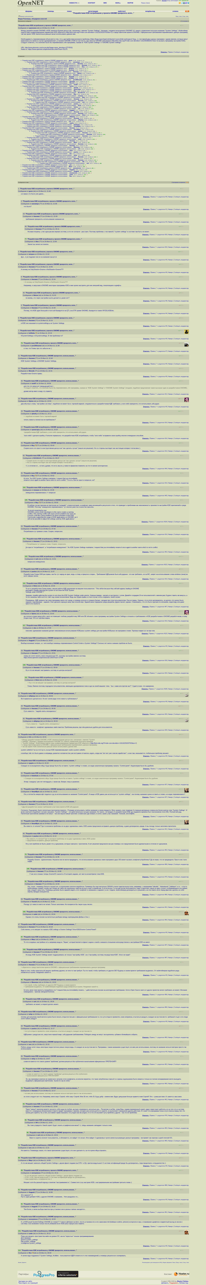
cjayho (71, 123)
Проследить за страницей (28, 1283)
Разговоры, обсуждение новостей (35, 19)
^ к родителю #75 (161, 877)
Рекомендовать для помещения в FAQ (152, 1262)
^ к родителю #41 (161, 829)
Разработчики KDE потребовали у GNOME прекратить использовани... (45, 81)
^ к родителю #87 (161, 957)
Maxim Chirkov (182, 1281)
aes (70, 153)
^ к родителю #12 (161, 394)
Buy (75, 91)
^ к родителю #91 (161, 1212)
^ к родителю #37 (161, 784)
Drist (79, 105)
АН (83, 161)
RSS (187, 182)
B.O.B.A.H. (81, 92)
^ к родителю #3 (161, 222)
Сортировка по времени (178, 182)
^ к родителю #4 (161, 288)
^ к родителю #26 (161, 714)
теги (147, 3)
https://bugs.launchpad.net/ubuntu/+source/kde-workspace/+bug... (114, 39)
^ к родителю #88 (161, 1185)
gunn (70, 60)
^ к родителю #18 (161, 660)
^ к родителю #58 (161, 994)
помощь (51, 11)
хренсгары (77, 89)
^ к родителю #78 (161, 1115)
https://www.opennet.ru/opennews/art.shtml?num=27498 (43, 657)
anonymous (77, 168)
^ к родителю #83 (161, 1128)
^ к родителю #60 (161, 1037)
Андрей (72, 110)
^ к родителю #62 (161, 1064)
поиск (69, 11)
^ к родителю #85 (161, 1141)
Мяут (75, 142)
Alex (83, 67)
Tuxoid (76, 137)
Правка (170, 52)
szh (83, 102)
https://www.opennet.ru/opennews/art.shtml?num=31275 (47, 49)
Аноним (80, 63)
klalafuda (77, 125)
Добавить (164, 1283)
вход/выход (150, 11)
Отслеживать (184, 21)
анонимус (76, 62)
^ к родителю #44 (161, 468)
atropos (71, 68)
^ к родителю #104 (161, 522)
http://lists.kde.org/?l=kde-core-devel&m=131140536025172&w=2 (135, 41)
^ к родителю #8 (161, 301)
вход (168, 0)
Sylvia (71, 86)
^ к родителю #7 (161, 351)
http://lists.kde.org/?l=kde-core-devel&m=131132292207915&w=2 (89, 32)
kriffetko (71, 78)
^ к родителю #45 (161, 495)
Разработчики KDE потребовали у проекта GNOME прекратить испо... (45, 60)
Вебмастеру (183, 1283)
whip (71, 150)
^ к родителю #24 (161, 673)
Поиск (143, 3)
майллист (122, 11)
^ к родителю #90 (161, 1007)
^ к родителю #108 (161, 689)
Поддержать (174, 1283)
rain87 (76, 84)
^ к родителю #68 (161, 864)
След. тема (186, 1262)
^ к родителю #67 (161, 606)
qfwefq (76, 88)
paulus (76, 104)
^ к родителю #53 (161, 552)
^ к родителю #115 (161, 633)
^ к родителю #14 (161, 422)
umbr (80, 139)
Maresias (77, 147)
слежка (175, 11)
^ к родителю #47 (161, 945)
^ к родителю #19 (161, 234)
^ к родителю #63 (161, 850)
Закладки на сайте (25, 1281)
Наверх (170, 197)
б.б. (70, 121)
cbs (79, 108)
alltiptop (72, 116)
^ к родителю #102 (161, 564)
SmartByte (77, 126)
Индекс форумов (167, 1262)
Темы (173, 1262)
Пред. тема (179, 1262)
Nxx (70, 176)
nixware (80, 96)
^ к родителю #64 (161, 920)
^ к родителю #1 (161, 209)
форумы (28, 11)
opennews (32, 28)
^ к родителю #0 (161, 197)
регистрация (174, 0)
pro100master (77, 80)
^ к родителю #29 (161, 730)
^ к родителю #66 (161, 1083)
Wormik (72, 83)
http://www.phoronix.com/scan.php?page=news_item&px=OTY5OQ (49, 47)
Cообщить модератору (181, 52)
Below (79, 73)
